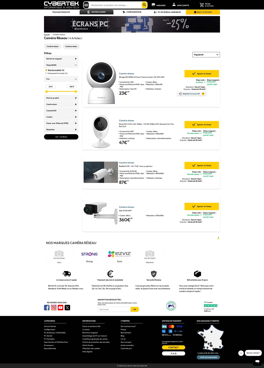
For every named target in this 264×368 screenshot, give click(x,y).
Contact (173, 347)
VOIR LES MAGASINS (208, 357)
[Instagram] (53, 307)
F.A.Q (123, 339)
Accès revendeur (127, 345)
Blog (122, 336)
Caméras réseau (52, 46)
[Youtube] (60, 307)
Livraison (86, 329)
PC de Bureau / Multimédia (55, 332)
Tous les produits (56, 70)
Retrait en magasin (54, 59)
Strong (89, 261)
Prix (48, 79)
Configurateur (134, 12)
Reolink (150, 262)
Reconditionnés (50, 348)
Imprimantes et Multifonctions (56, 342)
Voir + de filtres (61, 137)
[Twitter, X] (67, 307)
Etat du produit (52, 98)
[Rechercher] (144, 5)
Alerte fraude (87, 345)
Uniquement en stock (57, 73)
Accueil (47, 34)
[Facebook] (47, 307)
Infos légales (87, 351)
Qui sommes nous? (128, 326)
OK (135, 309)
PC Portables (49, 339)
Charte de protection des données (96, 342)
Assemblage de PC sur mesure (94, 336)
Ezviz (119, 261)
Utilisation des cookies (91, 348)
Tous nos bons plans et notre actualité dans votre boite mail (117, 304)
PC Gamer (48, 336)
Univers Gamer (98, 12)
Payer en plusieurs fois (91, 326)
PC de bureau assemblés (169, 12)
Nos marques (126, 342)
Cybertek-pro (126, 348)
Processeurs (49, 345)
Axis (59, 262)
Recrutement (126, 332)
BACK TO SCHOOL (204, 12)
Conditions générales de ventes (95, 339)
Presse (123, 329)
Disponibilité (51, 65)
